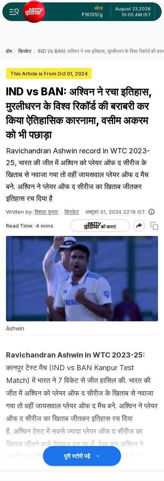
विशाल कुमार (46, 212)
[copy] (154, 226)
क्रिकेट (71, 212)
